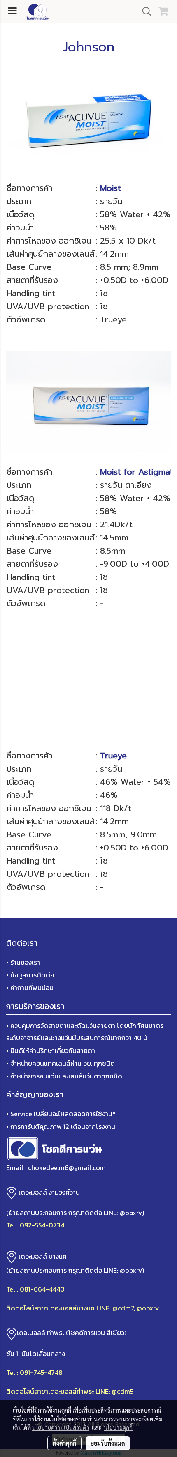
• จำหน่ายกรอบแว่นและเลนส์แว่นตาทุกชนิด (64, 1076)
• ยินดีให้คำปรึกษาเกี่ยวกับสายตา (50, 1050)
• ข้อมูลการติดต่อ (30, 975)
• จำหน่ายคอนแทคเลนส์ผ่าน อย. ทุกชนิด (60, 1063)
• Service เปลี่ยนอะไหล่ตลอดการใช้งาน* (61, 1114)
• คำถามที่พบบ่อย (30, 988)
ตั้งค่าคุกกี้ (64, 1443)
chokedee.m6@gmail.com (67, 1167)
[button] (144, 11)
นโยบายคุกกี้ (118, 1427)
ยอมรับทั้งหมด (108, 1443)
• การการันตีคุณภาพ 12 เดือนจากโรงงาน (60, 1126)
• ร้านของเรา (23, 962)
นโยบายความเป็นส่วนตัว (60, 1427)
